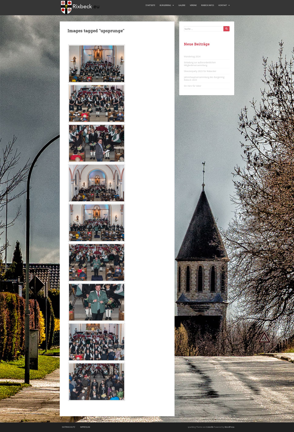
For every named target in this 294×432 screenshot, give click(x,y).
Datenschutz (68, 427)
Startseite (150, 5)
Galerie (181, 5)
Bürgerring (165, 5)
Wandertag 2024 (192, 56)
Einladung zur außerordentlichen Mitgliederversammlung (200, 64)
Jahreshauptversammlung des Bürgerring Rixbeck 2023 (204, 78)
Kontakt (223, 5)
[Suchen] (226, 28)
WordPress (229, 427)
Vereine (193, 5)
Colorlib (209, 427)
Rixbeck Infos (207, 5)
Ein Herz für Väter (192, 85)
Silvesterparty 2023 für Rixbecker (200, 71)
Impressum (85, 427)
